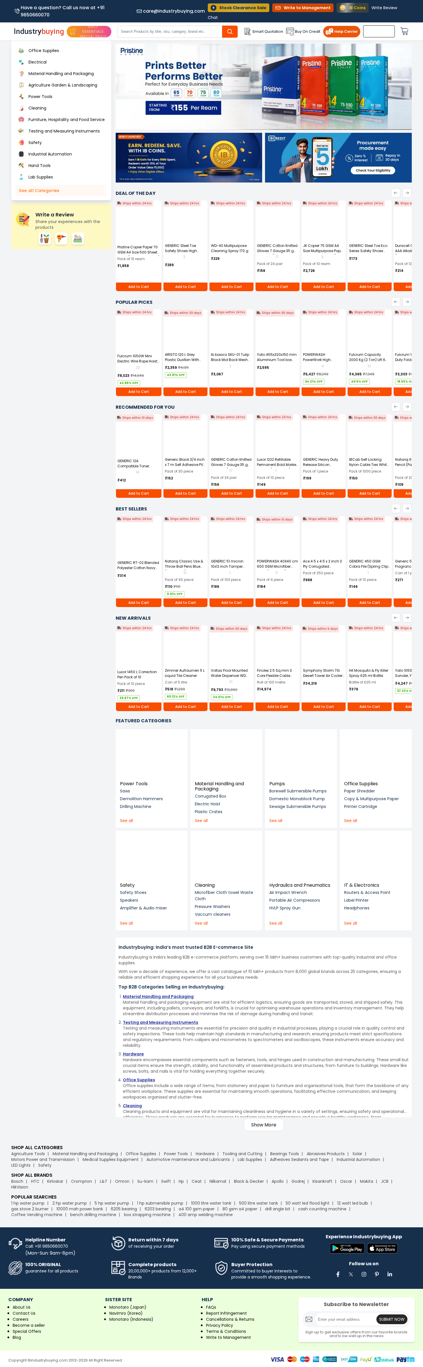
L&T (103, 1181)
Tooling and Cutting (242, 1154)
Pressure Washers (212, 906)
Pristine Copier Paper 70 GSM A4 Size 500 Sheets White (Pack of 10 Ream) (138, 252)
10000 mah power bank (79, 1209)
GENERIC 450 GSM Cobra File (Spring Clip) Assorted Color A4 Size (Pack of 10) (369, 569)
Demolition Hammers (141, 799)
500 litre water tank (258, 1203)
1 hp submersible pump (160, 1203)
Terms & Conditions (226, 1331)
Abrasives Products (326, 1154)
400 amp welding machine (205, 1215)
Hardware (205, 1154)
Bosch (17, 1181)
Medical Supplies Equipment (111, 1159)
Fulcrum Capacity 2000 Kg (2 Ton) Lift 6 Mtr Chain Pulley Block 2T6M (368, 362)
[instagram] (363, 1277)
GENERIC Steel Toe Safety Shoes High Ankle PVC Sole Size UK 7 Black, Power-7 (185, 253)
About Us (22, 1307)
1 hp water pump (28, 1203)
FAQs (211, 1307)
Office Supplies (361, 783)
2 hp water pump (69, 1203)
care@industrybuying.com (174, 11)
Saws (125, 791)
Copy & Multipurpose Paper (371, 799)
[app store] (382, 1248)
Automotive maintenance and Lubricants (188, 1159)
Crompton (81, 1181)
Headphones (356, 908)
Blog (17, 1337)
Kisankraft (322, 1181)
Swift (166, 1181)
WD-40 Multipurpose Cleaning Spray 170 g (229, 248)
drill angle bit (277, 1209)
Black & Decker (249, 1181)
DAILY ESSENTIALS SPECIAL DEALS (92, 31)
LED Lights (21, 1165)
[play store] (347, 1248)
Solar (357, 1154)
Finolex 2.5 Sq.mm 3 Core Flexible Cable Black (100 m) (274, 675)
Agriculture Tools (28, 1154)
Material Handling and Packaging (219, 786)
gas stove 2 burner (30, 1209)
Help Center (346, 31)
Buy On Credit (307, 31)
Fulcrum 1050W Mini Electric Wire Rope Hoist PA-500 (137, 361)
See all (126, 820)
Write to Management (228, 1337)
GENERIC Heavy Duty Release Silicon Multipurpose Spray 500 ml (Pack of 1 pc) (321, 467)
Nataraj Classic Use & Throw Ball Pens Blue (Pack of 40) (184, 566)
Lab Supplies (250, 1159)
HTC (35, 1181)
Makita (366, 1181)
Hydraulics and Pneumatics (299, 885)
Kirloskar (55, 1181)
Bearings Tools (284, 1154)
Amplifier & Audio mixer (143, 908)
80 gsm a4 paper (239, 1209)
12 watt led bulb (352, 1203)
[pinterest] (376, 1277)
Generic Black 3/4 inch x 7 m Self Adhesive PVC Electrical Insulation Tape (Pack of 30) (185, 467)
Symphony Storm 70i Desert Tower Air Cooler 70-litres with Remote (322, 675)
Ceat (197, 1181)
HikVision (19, 1187)
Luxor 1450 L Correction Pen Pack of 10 (137, 674)
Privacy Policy (219, 1325)
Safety (127, 885)
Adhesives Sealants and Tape (299, 1159)
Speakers (129, 900)
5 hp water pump (112, 1203)
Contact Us (24, 1313)
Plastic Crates (208, 812)
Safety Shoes (133, 892)
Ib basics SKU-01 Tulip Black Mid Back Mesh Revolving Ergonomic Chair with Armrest (230, 362)
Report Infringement (226, 1313)
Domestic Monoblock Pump (297, 799)
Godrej (298, 1181)
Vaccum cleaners (212, 914)
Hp (181, 1181)
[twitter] (351, 1277)
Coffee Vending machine (36, 1215)
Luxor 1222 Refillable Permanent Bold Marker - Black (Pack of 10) (277, 464)
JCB (384, 1181)
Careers (20, 1319)
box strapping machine (147, 1215)
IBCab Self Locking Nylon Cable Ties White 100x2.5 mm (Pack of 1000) (369, 467)
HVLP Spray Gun (284, 908)
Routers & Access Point (367, 892)
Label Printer (356, 900)
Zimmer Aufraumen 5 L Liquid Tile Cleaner (185, 673)
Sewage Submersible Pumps (297, 806)
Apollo (278, 1181)
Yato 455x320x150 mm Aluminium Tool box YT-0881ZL (277, 359)
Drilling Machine (135, 806)
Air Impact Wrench (288, 892)
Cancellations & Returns (230, 1319)
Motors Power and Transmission (43, 1159)
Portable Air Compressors (294, 900)
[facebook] (338, 1277)
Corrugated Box (210, 796)
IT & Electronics (361, 885)
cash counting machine (322, 1209)
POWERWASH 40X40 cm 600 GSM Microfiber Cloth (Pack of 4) (277, 566)
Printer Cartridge (360, 806)
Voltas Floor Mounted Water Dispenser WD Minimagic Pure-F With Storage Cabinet (230, 678)
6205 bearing (124, 1209)
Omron (122, 1181)
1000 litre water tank (211, 1203)
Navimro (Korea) (126, 1313)
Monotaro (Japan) (127, 1307)
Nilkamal (217, 1181)
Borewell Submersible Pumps (298, 791)
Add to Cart (138, 286)
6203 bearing (158, 1209)
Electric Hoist (207, 804)
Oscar (346, 1181)
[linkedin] (389, 1277)
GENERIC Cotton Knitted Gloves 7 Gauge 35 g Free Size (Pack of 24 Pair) (277, 253)
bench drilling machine (93, 1215)
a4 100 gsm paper (197, 1209)
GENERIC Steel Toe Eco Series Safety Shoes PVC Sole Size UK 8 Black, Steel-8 (368, 253)
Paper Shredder (359, 791)
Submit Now (392, 1319)
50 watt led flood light (307, 1203)
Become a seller (29, 1325)
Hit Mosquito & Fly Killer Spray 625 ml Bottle (368, 673)
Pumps (277, 783)
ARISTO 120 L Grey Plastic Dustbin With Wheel (182, 359)
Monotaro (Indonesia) (131, 1319)
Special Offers (27, 1331)
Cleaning (205, 885)
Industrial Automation (358, 1159)
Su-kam (145, 1181)
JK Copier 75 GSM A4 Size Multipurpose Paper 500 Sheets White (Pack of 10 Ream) (323, 253)
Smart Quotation (267, 31)
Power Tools (134, 783)
